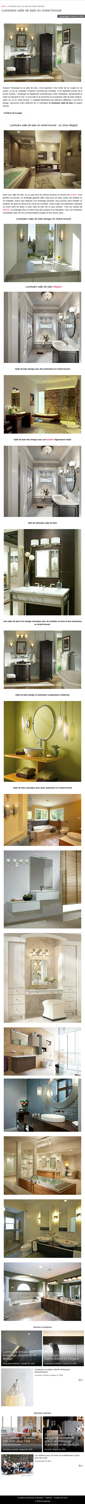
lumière (73, 195)
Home (3, 6)
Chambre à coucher (10, 1449)
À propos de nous (61, 1498)
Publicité (48, 1498)
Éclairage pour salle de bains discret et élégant (62, 1356)
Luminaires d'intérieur (53, 1363)
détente (6, 210)
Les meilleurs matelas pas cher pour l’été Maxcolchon (19, 1441)
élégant (57, 286)
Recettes (48, 1449)
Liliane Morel (64, 16)
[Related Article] (63, 1348)
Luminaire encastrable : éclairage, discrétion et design (20, 1355)
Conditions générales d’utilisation (30, 1498)
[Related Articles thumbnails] (17, 1387)
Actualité (38, 1461)
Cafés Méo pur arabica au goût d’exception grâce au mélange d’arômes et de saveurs (62, 1439)
